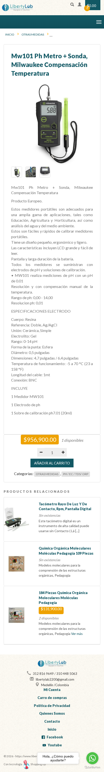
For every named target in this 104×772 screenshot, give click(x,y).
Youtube (55, 745)
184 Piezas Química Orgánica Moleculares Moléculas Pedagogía (63, 597)
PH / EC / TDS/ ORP (75, 474)
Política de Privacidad (52, 706)
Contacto (52, 721)
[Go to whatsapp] (92, 758)
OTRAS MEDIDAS (33, 34)
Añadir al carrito (52, 463)
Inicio (9, 34)
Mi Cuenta (52, 690)
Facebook (55, 737)
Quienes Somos (52, 713)
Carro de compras (52, 698)
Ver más (77, 634)
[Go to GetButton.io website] (92, 767)
